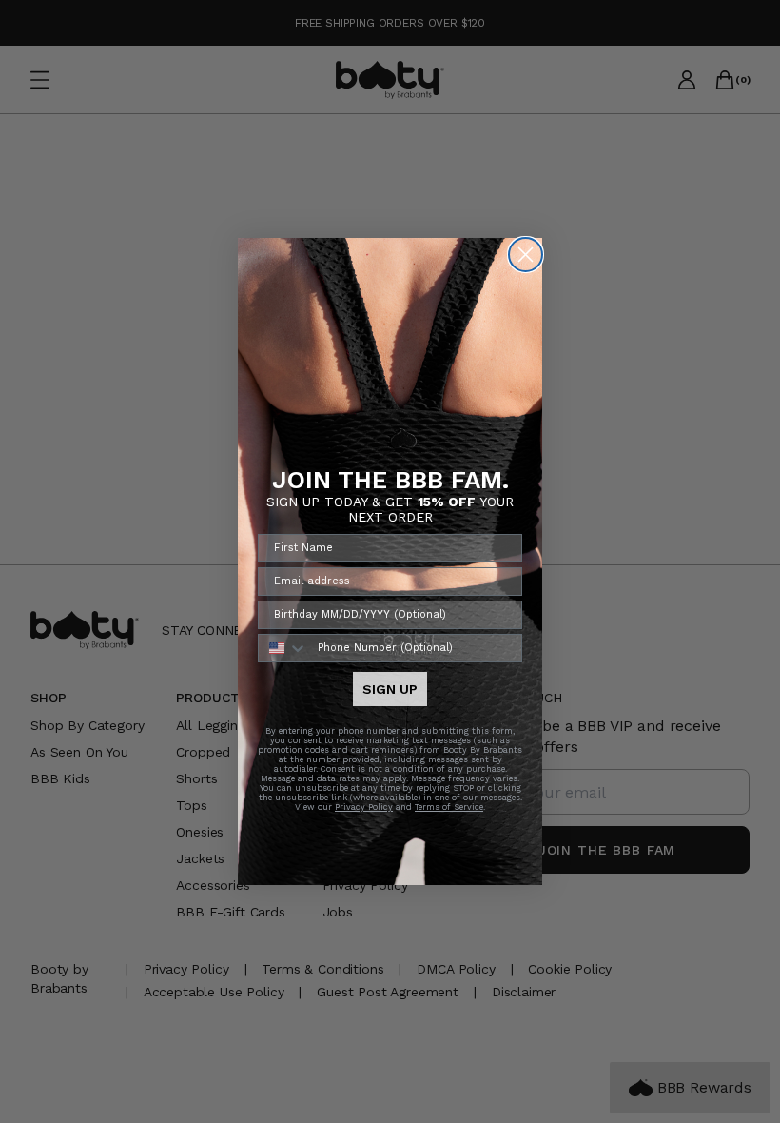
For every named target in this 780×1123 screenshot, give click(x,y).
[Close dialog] (525, 254)
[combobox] (283, 648)
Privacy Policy (364, 807)
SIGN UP (390, 689)
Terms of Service (449, 807)
